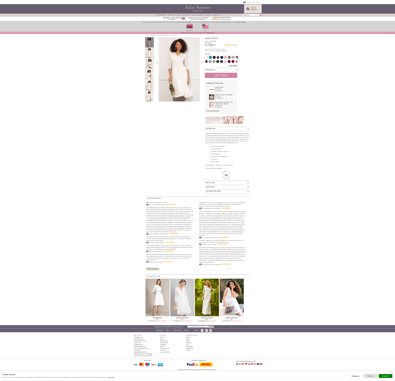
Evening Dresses (138, 337)
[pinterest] (206, 330)
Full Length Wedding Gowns (141, 348)
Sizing (187, 337)
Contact (159, 330)
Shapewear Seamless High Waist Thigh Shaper (224, 103)
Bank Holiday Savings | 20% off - (197, 33)
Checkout (216, 15)
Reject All (371, 376)
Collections (153, 35)
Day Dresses (137, 342)
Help (168, 330)
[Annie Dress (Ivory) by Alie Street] (149, 42)
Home (147, 35)
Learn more (111, 377)
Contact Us (189, 342)
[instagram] (210, 330)
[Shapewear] (224, 124)
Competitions (163, 344)
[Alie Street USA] (252, 364)
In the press (163, 350)
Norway (189, 30)
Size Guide (233, 66)
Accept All (385, 376)
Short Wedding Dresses (140, 346)
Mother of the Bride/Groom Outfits (143, 355)
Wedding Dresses (138, 344)
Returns (208, 15)
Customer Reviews (165, 352)
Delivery (200, 15)
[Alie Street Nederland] (249, 364)
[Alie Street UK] (237, 364)
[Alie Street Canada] (255, 364)
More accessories (212, 111)
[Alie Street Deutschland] (246, 364)
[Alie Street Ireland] (240, 364)
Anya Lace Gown (207, 318)
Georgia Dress (157, 318)
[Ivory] (206, 57)
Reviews (177, 15)
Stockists (162, 346)
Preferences (355, 376)
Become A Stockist (164, 348)
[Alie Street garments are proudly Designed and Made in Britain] (183, 18)
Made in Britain (163, 341)
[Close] (249, 22)
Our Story (185, 15)
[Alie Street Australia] (258, 364)
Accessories (137, 350)
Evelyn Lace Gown (232, 318)
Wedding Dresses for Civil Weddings (143, 354)
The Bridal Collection (163, 35)
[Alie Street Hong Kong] (261, 364)
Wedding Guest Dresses (140, 341)
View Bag (254, 9)
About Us (162, 337)
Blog (193, 15)
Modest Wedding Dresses (140, 352)
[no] (189, 29)
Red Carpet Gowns (139, 339)
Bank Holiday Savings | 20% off (215, 49)
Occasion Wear (160, 15)
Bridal (170, 15)
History (162, 339)
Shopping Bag (189, 346)
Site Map (188, 350)
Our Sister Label (164, 342)
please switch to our (232, 22)
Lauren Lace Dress (182, 318)
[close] (391, 372)
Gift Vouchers (189, 348)
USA (205, 30)
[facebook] (202, 330)
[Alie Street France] (243, 364)
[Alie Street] (188, 11)
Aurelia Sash (219, 87)
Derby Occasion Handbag (224, 95)
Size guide (177, 330)
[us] (205, 29)
